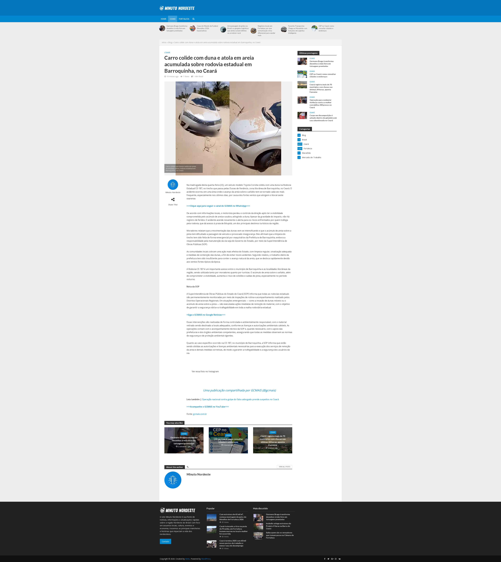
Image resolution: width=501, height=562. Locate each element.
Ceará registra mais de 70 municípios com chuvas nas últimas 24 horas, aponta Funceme (273, 440)
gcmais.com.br (200, 414)
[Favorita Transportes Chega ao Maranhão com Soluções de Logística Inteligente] (284, 30)
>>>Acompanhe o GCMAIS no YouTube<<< (208, 406)
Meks (187, 559)
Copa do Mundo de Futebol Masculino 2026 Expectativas (207, 28)
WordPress (206, 559)
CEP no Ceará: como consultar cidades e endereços (326, 28)
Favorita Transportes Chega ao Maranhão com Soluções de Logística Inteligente (297, 29)
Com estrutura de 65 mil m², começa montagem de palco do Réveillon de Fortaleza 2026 (232, 516)
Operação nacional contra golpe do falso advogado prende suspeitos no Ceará (240, 399)
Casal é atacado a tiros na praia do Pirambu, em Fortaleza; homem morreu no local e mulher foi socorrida (233, 530)
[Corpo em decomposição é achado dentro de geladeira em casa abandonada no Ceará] (302, 115)
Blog (170, 42)
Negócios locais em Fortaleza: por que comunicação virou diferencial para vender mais (266, 30)
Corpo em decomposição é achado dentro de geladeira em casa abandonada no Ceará (323, 117)
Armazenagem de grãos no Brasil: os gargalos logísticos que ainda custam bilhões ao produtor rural (238, 29)
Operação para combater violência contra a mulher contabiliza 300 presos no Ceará (321, 103)
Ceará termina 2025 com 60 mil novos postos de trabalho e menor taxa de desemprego (232, 543)
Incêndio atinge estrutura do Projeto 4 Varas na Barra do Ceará (278, 525)
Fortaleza (184, 19)
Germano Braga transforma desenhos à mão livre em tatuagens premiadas (176, 28)
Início (164, 42)
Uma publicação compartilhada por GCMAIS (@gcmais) (239, 390)
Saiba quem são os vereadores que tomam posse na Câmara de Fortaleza (280, 535)
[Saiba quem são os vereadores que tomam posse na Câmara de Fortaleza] (258, 535)
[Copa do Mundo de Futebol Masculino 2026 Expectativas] (193, 28)
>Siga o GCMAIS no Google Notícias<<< (206, 314)
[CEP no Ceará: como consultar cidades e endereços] (314, 28)
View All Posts (284, 467)
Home (163, 19)
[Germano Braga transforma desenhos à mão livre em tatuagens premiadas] (162, 28)
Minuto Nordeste (172, 192)
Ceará (172, 19)
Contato (165, 541)
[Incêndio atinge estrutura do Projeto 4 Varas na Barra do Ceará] (258, 526)
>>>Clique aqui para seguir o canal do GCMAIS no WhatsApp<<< (218, 205)
